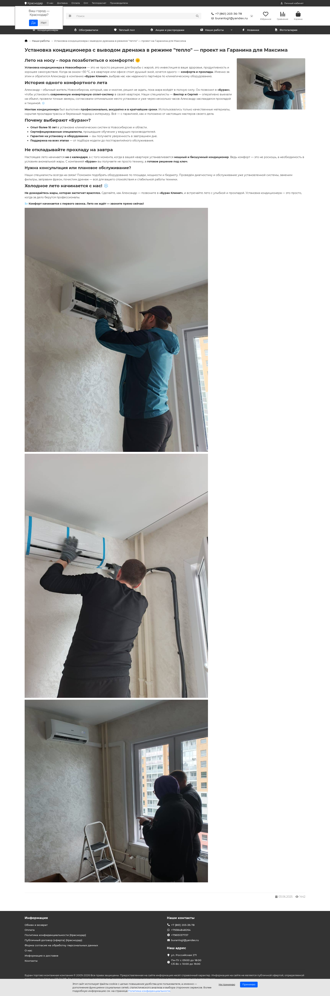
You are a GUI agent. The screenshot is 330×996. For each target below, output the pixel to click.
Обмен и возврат (36, 924)
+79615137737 (179, 935)
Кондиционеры (47, 29)
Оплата (75, 3)
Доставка (62, 3)
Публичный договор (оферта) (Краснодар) (53, 940)
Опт (86, 3)
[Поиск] (197, 16)
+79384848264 (181, 929)
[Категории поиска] (70, 16)
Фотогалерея (288, 29)
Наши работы (214, 29)
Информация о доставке (41, 955)
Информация (36, 918)
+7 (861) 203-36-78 (228, 13)
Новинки (253, 29)
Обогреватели (88, 29)
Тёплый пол (127, 29)
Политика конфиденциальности (149, 990)
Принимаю (248, 984)
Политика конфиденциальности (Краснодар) (55, 935)
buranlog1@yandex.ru (231, 18)
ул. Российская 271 (184, 955)
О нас (50, 3)
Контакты (31, 960)
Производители (119, 3)
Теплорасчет (99, 3)
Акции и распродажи (169, 29)
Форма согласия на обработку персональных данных (61, 945)
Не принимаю (227, 984)
